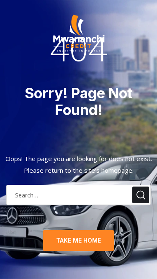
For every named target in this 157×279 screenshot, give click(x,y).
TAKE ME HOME (78, 240)
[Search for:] (78, 195)
